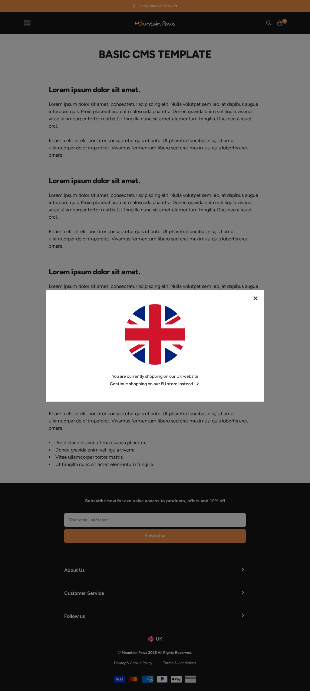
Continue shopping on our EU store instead (151, 383)
